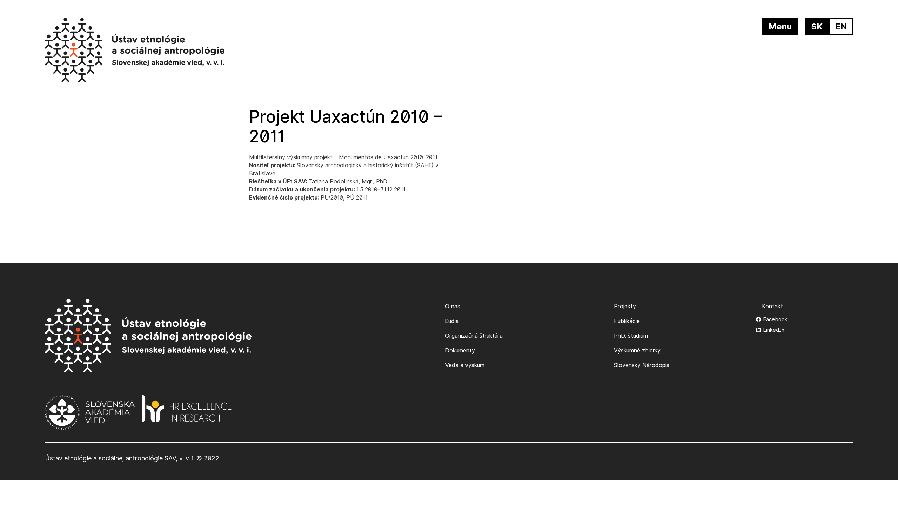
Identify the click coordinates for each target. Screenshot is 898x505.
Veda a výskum (464, 365)
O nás (452, 306)
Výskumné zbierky (637, 350)
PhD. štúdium (631, 335)
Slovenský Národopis (641, 365)
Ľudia (452, 320)
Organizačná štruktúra (474, 335)
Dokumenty (460, 350)
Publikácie (627, 320)
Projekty (625, 306)
